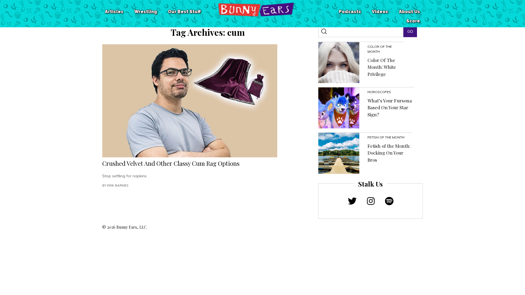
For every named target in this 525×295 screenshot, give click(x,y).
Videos (380, 11)
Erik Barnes (118, 185)
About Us (409, 11)
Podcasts (350, 11)
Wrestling (145, 11)
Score (413, 20)
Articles (114, 11)
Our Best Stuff (184, 11)
